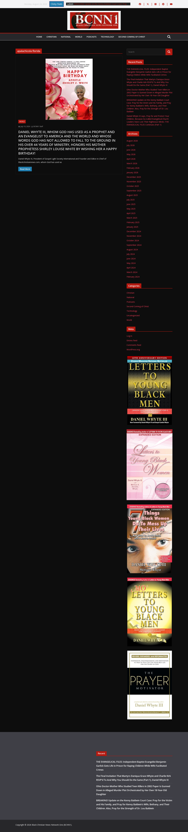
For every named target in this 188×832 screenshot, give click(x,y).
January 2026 (132, 172)
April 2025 (131, 213)
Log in (129, 336)
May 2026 (131, 154)
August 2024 (132, 249)
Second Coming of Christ (131, 36)
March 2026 (132, 163)
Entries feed (132, 340)
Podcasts (91, 36)
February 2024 (133, 276)
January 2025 (132, 227)
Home (39, 36)
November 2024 (134, 236)
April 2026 (131, 159)
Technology (107, 36)
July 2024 (131, 254)
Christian (52, 36)
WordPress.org (133, 349)
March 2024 (132, 272)
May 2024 (131, 263)
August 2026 (132, 140)
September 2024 (134, 245)
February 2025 (133, 222)
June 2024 (131, 258)
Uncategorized (133, 315)
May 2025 (131, 208)
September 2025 (134, 190)
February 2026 (133, 168)
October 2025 (133, 186)
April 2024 (131, 267)
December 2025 (134, 177)
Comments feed (134, 345)
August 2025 (132, 195)
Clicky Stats (56, 3)
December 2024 (134, 231)
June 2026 (131, 149)
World (78, 36)
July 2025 (131, 199)
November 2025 (134, 181)
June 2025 (131, 204)
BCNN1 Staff (38, 126)
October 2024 (133, 240)
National (66, 36)
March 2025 (132, 217)
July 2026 (131, 145)
